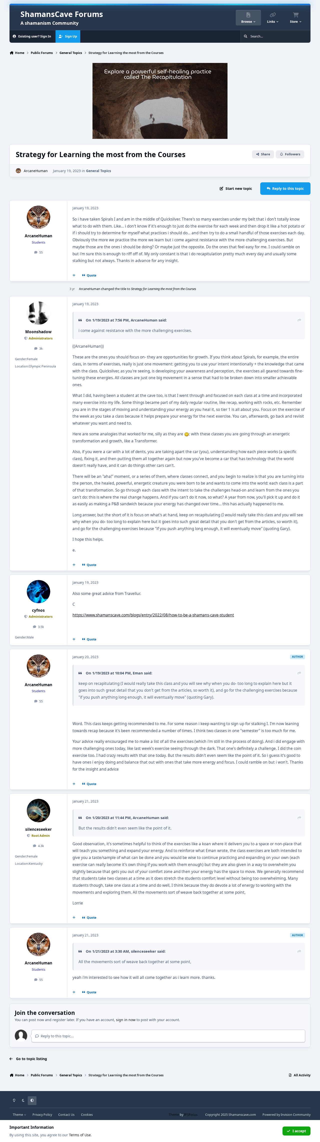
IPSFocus (191, 1115)
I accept (299, 1131)
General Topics (98, 170)
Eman (138, 672)
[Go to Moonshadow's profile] (38, 313)
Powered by (286, 1115)
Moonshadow (38, 331)
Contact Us (66, 1115)
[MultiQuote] (74, 275)
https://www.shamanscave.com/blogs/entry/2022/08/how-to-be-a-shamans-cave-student (153, 615)
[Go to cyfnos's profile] (38, 591)
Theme (18, 1115)
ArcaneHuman (36, 170)
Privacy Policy (42, 1115)
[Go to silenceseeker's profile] (38, 810)
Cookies (87, 1115)
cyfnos (38, 610)
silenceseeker (38, 829)
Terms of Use (80, 1135)
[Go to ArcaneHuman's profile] (18, 170)
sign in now (126, 1019)
